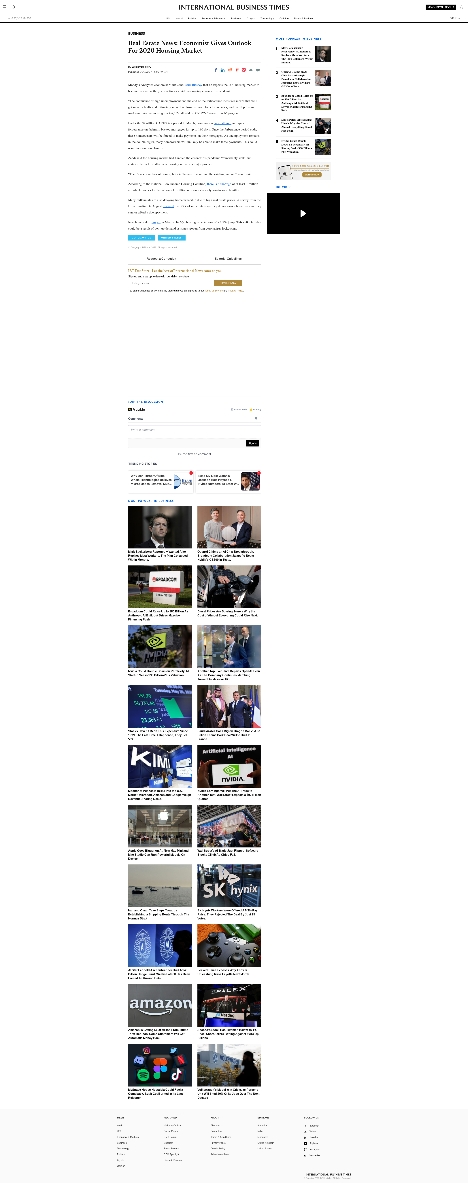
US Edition (454, 18)
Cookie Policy (218, 1148)
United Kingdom (265, 1143)
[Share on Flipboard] (237, 70)
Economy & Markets (214, 18)
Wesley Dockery (141, 66)
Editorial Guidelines (228, 258)
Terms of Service (214, 290)
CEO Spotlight (171, 1154)
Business (236, 18)
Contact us (216, 1131)
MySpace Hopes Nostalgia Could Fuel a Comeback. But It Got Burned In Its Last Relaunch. (155, 1093)
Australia (262, 1125)
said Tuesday (193, 84)
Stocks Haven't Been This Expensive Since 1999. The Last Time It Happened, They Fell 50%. (158, 735)
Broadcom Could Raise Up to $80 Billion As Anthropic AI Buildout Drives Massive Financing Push (158, 615)
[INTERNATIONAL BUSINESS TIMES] (234, 8)
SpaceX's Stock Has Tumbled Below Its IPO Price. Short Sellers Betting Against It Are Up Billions (228, 1034)
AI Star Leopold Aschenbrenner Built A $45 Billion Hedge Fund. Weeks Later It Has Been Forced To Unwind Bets (159, 974)
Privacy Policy (235, 290)
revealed (168, 206)
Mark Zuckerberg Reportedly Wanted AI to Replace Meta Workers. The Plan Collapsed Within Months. (158, 555)
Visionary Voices (173, 1125)
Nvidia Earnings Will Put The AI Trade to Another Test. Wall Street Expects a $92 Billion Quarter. (229, 794)
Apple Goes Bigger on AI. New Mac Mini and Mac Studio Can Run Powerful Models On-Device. (158, 854)
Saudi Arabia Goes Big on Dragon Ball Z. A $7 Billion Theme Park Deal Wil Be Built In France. (228, 735)
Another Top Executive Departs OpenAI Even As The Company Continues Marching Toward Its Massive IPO (228, 675)
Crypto (251, 18)
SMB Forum (170, 1137)
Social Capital (171, 1131)
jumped (156, 222)
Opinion (284, 18)
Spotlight (168, 1143)
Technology (267, 18)
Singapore (262, 1137)
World (179, 18)
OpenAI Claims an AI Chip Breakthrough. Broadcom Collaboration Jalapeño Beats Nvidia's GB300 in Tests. (225, 555)
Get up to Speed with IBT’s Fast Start (309, 166)
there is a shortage (219, 183)
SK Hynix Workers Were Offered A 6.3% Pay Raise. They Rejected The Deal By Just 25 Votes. (227, 914)
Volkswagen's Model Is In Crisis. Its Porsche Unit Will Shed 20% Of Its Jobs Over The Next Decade (228, 1093)
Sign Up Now (312, 174)
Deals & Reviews (304, 18)
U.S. (168, 18)
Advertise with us (220, 1154)
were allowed (222, 123)
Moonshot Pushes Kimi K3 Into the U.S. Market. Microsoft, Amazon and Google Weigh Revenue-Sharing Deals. (159, 794)
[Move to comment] (258, 70)
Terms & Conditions (221, 1137)
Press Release (171, 1148)
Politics (192, 18)
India (260, 1131)
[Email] (251, 70)
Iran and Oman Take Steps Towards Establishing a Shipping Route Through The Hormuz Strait (158, 914)
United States (264, 1148)
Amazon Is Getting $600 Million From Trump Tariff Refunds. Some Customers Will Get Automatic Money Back (158, 1034)
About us (215, 1125)
